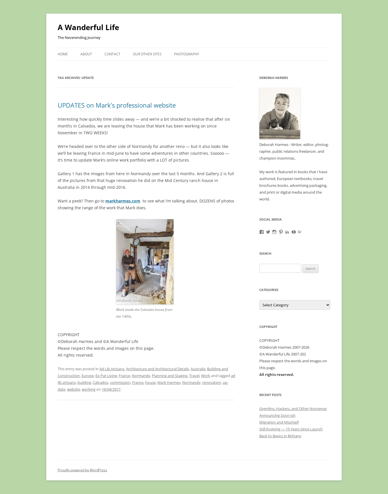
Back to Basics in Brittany (280, 435)
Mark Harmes (168, 382)
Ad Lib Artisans (111, 368)
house (150, 382)
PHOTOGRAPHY (186, 54)
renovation (211, 382)
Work (205, 375)
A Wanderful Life (88, 27)
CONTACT (112, 54)
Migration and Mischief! (279, 422)
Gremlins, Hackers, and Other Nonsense (293, 408)
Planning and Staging (169, 375)
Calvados (100, 382)
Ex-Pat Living (106, 375)
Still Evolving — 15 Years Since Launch (291, 429)
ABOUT (86, 54)
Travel (194, 375)
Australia (198, 368)
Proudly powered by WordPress (82, 470)
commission (120, 382)
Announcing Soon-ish (277, 415)
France (124, 375)
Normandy (141, 375)
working (88, 389)
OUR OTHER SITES (147, 54)
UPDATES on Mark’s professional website (117, 105)
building (84, 382)
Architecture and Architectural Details (157, 368)
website (73, 389)
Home (63, 54)
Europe (88, 375)
